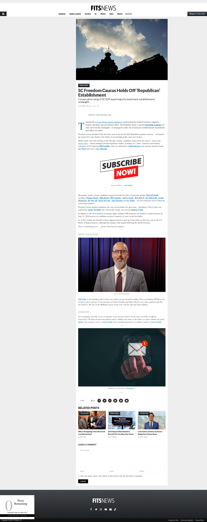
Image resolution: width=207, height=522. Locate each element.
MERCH (119, 14)
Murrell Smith (152, 195)
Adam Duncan (134, 146)
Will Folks (83, 437)
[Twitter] (97, 509)
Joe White (130, 200)
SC (95, 14)
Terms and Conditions (186, 520)
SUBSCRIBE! (128, 185)
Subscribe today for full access (17, 512)
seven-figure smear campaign (109, 121)
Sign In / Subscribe (198, 14)
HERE (80, 322)
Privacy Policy (199, 520)
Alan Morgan (117, 200)
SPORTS (103, 14)
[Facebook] (92, 509)
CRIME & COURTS (75, 14)
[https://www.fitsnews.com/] (103, 8)
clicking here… (131, 388)
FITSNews (83, 106)
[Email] (111, 509)
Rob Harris (139, 197)
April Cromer (128, 197)
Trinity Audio (99, 115)
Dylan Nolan (143, 437)
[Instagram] (102, 509)
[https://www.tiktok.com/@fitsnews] (115, 509)
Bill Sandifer (105, 146)
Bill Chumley (115, 197)
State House (84, 85)
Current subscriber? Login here (17, 515)
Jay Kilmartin (151, 197)
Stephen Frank (137, 209)
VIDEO (111, 14)
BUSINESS (62, 14)
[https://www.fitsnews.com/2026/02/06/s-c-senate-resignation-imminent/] (92, 420)
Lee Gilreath (101, 148)
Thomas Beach (92, 197)
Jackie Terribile (94, 209)
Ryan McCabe (104, 200)
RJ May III (92, 200)
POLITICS (88, 14)
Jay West (82, 148)
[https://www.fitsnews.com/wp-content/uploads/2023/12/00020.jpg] (121, 265)
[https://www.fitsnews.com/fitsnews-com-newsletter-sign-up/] (121, 357)
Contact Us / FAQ (173, 520)
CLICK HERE (107, 322)
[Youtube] (107, 509)
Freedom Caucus (153, 124)
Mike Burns (104, 197)
